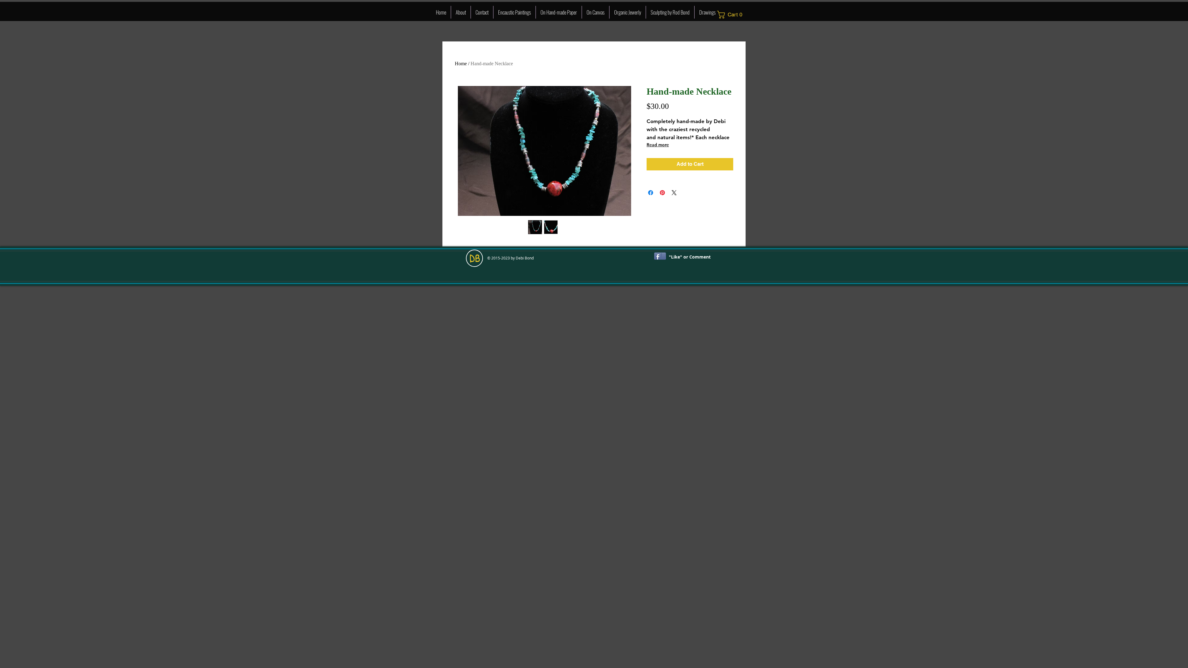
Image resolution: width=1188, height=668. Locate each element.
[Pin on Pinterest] (662, 192)
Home (461, 63)
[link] (732, 15)
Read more (658, 145)
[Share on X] (674, 192)
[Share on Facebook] (650, 192)
